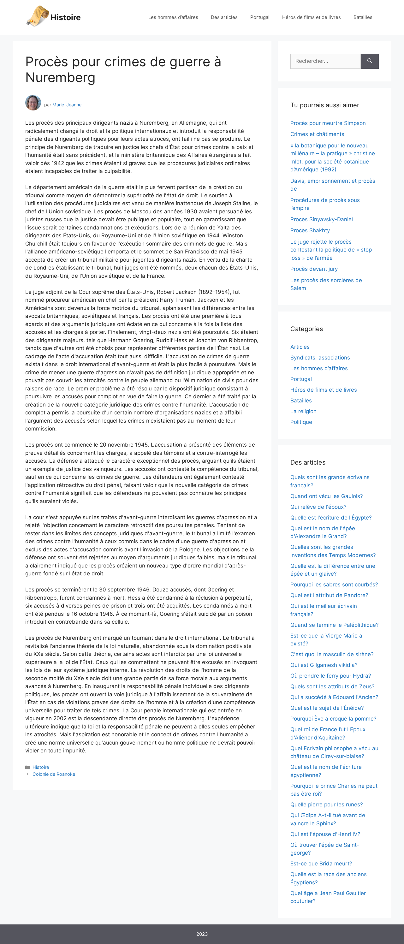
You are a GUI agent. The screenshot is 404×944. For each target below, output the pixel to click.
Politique (301, 422)
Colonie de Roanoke (54, 774)
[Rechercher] (370, 61)
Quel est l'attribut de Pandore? (329, 595)
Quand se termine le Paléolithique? (334, 625)
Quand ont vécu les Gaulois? (326, 496)
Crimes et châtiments (317, 134)
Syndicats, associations (320, 357)
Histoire (65, 17)
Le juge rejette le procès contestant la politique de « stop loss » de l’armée (331, 250)
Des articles (224, 17)
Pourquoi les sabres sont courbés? (334, 584)
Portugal (260, 17)
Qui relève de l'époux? (318, 507)
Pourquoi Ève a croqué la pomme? (333, 718)
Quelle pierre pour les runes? (326, 804)
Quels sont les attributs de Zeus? (332, 686)
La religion (303, 411)
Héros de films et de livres (311, 17)
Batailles (363, 17)
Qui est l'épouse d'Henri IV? (325, 834)
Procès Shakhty (310, 230)
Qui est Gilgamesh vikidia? (324, 665)
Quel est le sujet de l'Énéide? (327, 708)
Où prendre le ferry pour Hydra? (330, 676)
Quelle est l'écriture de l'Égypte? (331, 517)
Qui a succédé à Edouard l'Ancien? (334, 697)
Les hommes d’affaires (173, 17)
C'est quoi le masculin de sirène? (332, 654)
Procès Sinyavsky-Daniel (321, 219)
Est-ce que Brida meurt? (321, 863)
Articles (300, 347)
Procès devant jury (314, 269)
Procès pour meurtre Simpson (328, 123)
